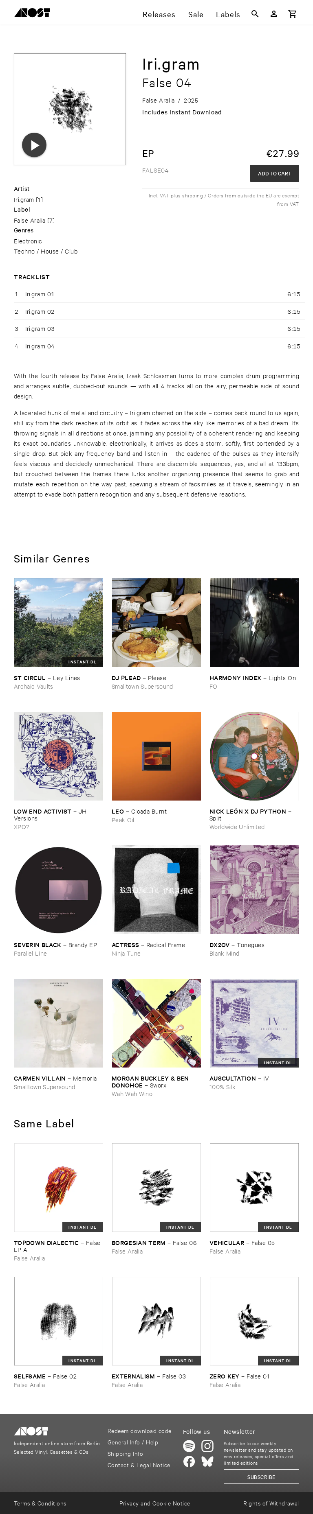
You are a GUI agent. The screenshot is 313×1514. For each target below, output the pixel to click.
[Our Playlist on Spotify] (189, 1446)
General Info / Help (133, 1442)
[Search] (255, 13)
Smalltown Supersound (142, 686)
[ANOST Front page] (34, 14)
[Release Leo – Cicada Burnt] (156, 756)
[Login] (274, 13)
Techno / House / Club (45, 251)
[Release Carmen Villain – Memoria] (59, 1023)
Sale (196, 14)
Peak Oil (123, 819)
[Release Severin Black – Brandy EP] (59, 890)
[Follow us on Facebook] (189, 1461)
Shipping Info (125, 1453)
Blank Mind (224, 953)
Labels (228, 14)
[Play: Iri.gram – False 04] (34, 145)
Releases (159, 14)
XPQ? (21, 826)
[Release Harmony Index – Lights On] (254, 622)
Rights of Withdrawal (271, 1503)
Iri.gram (24, 199)
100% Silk (222, 1086)
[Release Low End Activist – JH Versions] (59, 756)
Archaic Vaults (33, 686)
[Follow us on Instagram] (207, 1446)
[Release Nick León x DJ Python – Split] (254, 756)
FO (213, 686)
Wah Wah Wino (132, 1093)
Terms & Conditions (40, 1503)
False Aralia (30, 220)
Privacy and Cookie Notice (154, 1503)
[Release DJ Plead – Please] (156, 622)
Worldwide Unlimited (237, 826)
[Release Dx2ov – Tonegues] (254, 889)
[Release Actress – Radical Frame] (156, 889)
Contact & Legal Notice (139, 1464)
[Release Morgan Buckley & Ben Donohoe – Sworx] (156, 1023)
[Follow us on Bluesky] (207, 1461)
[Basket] (292, 13)
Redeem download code (140, 1430)
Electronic (28, 241)
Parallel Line (30, 953)
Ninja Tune (126, 953)
